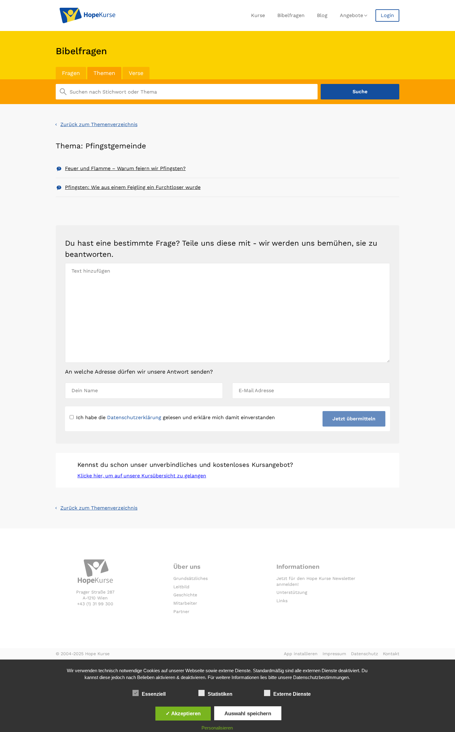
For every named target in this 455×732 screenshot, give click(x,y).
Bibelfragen (291, 15)
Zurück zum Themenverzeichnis (98, 124)
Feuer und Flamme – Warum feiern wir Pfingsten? (125, 168)
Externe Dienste (292, 694)
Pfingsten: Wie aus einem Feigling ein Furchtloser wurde (133, 187)
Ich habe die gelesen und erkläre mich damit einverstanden (175, 417)
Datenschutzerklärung (134, 417)
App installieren (301, 653)
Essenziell (154, 694)
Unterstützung (291, 592)
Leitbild (181, 586)
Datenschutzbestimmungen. (321, 677)
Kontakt (391, 653)
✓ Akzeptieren (183, 713)
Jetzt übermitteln (353, 419)
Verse (136, 73)
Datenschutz (364, 653)
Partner (181, 611)
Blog (322, 15)
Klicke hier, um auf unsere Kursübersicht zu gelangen (141, 476)
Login (387, 15)
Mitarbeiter (185, 603)
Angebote (351, 15)
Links (282, 600)
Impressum (334, 653)
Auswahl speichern (247, 713)
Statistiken (220, 694)
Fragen (71, 73)
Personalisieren (217, 727)
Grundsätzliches (190, 578)
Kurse (258, 15)
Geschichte (185, 594)
